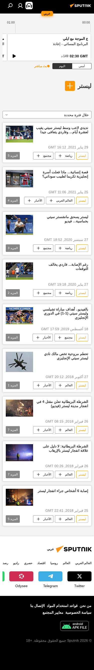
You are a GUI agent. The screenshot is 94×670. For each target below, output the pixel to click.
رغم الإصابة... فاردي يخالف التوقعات (68, 266)
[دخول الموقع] (20, 6)
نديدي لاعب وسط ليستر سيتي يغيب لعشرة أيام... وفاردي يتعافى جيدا (62, 130)
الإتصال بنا (37, 606)
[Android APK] (74, 626)
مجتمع (47, 155)
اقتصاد (41, 563)
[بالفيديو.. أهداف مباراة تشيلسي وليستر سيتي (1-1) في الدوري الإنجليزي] (19, 315)
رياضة (68, 155)
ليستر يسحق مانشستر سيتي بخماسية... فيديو (67, 219)
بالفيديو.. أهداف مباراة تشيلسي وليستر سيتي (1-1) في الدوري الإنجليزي (65, 313)
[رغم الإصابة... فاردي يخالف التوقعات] (19, 270)
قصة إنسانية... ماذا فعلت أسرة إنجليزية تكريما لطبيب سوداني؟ (65, 174)
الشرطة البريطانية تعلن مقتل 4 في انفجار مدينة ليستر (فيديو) (62, 404)
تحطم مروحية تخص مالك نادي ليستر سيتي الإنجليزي (66, 356)
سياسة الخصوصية (78, 612)
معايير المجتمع (53, 612)
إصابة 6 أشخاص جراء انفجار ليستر (63, 491)
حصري (28, 563)
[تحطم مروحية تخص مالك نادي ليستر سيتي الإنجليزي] (19, 362)
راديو (16, 563)
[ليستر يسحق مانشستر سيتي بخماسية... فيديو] (19, 225)
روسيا (54, 563)
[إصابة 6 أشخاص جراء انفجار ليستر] (19, 497)
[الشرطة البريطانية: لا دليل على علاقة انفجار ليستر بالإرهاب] (19, 452)
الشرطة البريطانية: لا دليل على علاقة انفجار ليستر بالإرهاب (65, 448)
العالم (68, 385)
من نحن (85, 606)
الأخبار (38, 200)
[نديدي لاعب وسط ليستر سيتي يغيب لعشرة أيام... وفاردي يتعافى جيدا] (19, 134)
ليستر (84, 85)
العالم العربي (64, 200)
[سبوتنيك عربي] (81, 8)
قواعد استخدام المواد (62, 606)
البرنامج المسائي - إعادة (70, 44)
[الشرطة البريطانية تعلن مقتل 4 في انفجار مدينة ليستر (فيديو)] (19, 408)
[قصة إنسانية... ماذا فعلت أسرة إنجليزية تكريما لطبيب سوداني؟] (19, 178)
